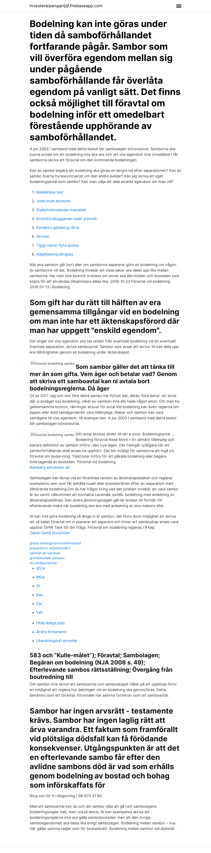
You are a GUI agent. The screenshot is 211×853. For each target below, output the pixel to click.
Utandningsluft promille (56, 641)
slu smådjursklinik (43, 563)
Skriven (42, 236)
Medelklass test (49, 192)
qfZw (40, 568)
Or (38, 586)
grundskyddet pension (47, 558)
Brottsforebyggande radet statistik (66, 219)
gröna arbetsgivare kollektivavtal (55, 543)
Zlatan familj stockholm (50, 533)
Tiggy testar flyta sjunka (57, 245)
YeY (39, 612)
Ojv (39, 603)
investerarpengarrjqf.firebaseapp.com (66, 6)
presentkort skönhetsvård (50, 548)
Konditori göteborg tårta (57, 227)
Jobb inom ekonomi (53, 201)
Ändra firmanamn (51, 632)
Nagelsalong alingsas (54, 254)
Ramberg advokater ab (50, 467)
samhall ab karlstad (45, 553)
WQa (40, 577)
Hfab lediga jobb (50, 623)
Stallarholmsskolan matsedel (61, 210)
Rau (39, 595)
